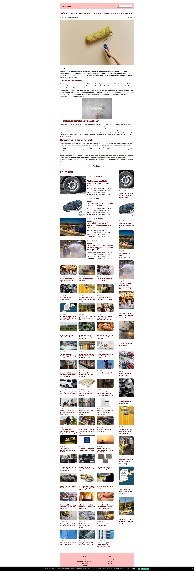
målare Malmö (106, 84)
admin (97, 198)
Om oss (91, 6)
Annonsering (84, 6)
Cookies (96, 6)
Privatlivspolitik (145, 568)
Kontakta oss (103, 6)
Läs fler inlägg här (97, 166)
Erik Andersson (99, 218)
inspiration (131, 17)
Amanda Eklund (99, 176)
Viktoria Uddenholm (73, 17)
